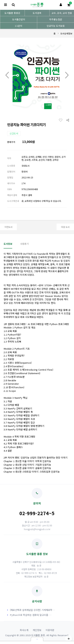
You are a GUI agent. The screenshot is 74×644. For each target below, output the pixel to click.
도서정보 (8, 243)
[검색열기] (13, 5)
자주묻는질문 (55, 19)
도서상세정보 (66, 33)
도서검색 (37, 13)
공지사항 (37, 601)
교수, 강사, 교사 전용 (62, 13)
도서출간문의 (18, 19)
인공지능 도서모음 (56, 25)
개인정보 (37, 630)
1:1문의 (18, 25)
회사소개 (24, 630)
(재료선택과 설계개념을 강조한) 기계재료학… (32, 610)
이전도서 (8, 226)
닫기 (37, 639)
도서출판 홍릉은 (12, 13)
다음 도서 (65, 226)
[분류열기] (5, 5)
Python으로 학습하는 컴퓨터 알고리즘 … (30, 615)
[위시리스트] (61, 120)
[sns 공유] (67, 119)
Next (66, 75)
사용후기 (24, 243)
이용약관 (50, 630)
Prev (7, 75)
